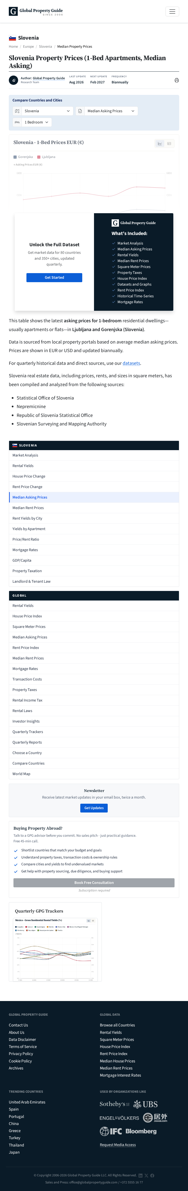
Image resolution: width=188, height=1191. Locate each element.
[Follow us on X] (146, 1175)
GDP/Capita (21, 560)
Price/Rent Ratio (25, 539)
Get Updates (94, 808)
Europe (28, 46)
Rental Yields (23, 465)
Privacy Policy (21, 1054)
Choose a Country (27, 753)
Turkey (14, 1138)
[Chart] (159, 143)
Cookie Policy (20, 1061)
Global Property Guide (49, 78)
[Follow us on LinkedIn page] (140, 1175)
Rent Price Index (25, 647)
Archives (16, 1068)
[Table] (169, 143)
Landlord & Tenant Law (31, 581)
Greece (15, 1131)
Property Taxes (24, 689)
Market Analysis (25, 455)
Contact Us (18, 1025)
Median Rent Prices (28, 508)
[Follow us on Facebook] (152, 1175)
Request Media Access (118, 1144)
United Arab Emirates (27, 1102)
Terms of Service (23, 1047)
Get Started (54, 277)
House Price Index (27, 616)
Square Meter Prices (29, 626)
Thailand (16, 1145)
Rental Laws (22, 710)
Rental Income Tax (27, 700)
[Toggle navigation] (172, 11)
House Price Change (28, 476)
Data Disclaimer (22, 1040)
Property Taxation (27, 571)
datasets (131, 363)
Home (13, 46)
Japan (14, 1152)
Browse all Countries (117, 1025)
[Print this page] (176, 80)
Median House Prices (117, 1061)
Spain (14, 1109)
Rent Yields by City (27, 518)
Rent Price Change (27, 487)
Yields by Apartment (28, 529)
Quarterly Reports (27, 742)
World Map (21, 774)
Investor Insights (26, 721)
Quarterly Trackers (27, 732)
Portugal (16, 1117)
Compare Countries (28, 763)
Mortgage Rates (25, 550)
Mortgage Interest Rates (120, 1075)
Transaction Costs (27, 679)
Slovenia (45, 46)
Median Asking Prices (29, 497)
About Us (16, 1032)
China (14, 1124)
